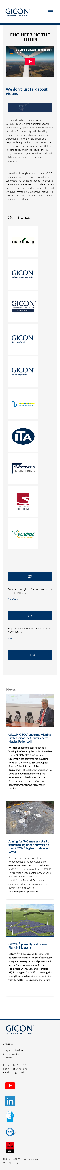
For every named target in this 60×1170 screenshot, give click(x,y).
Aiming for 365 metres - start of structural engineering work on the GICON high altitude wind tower (29, 846)
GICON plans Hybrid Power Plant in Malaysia (27, 945)
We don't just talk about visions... (27, 91)
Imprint (6, 1162)
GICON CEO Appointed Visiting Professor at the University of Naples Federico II (29, 738)
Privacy (14, 1162)
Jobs (10, 638)
